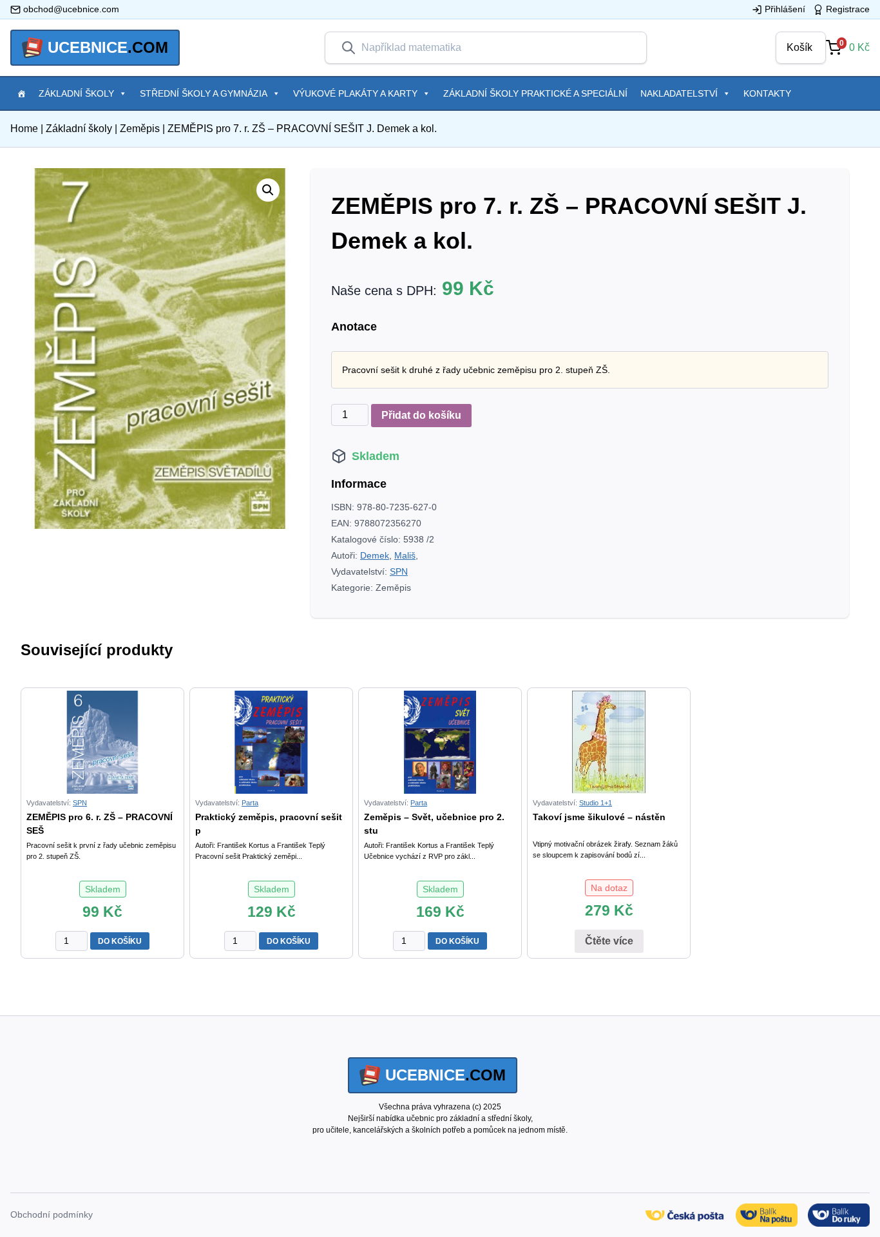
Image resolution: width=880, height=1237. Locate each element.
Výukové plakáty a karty (355, 93)
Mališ (405, 555)
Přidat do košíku (421, 415)
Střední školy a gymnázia (203, 93)
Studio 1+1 (595, 803)
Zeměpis (140, 128)
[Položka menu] (21, 93)
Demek (374, 555)
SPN (399, 571)
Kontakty (767, 93)
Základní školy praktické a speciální (535, 93)
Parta (250, 803)
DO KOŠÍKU (120, 941)
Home (24, 128)
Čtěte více (609, 940)
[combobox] (496, 47)
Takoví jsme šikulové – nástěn (599, 817)
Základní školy (76, 93)
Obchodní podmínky (51, 1214)
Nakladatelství (679, 93)
